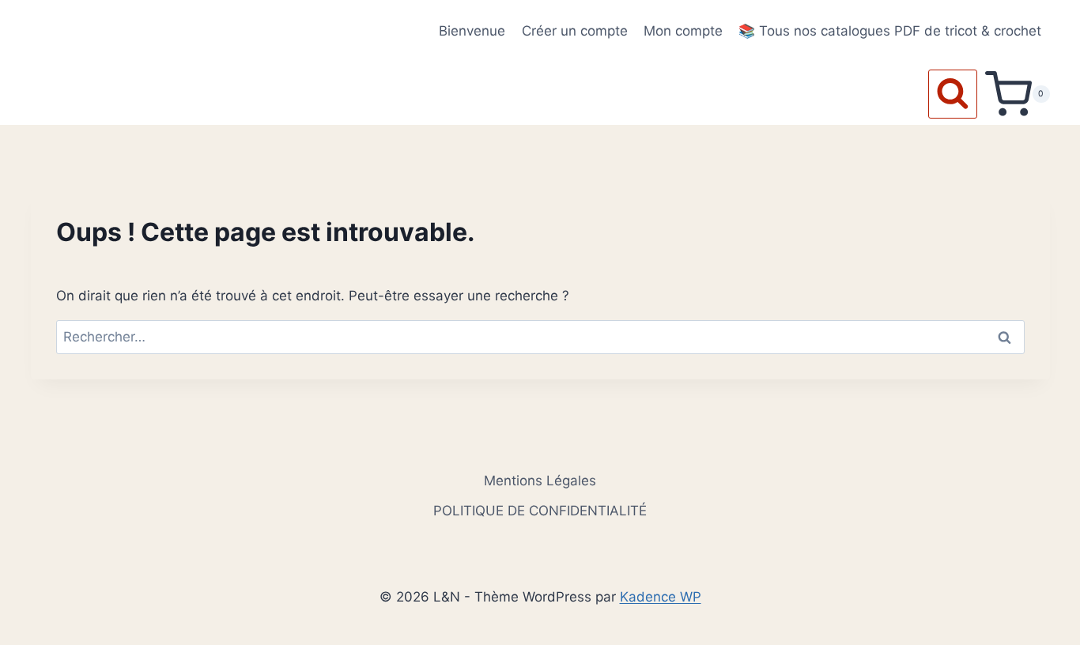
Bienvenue (472, 31)
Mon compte (683, 31)
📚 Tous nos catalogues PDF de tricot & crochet (889, 31)
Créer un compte (575, 31)
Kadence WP (660, 597)
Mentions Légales (540, 480)
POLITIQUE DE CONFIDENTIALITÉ (540, 511)
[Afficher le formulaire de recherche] (952, 94)
